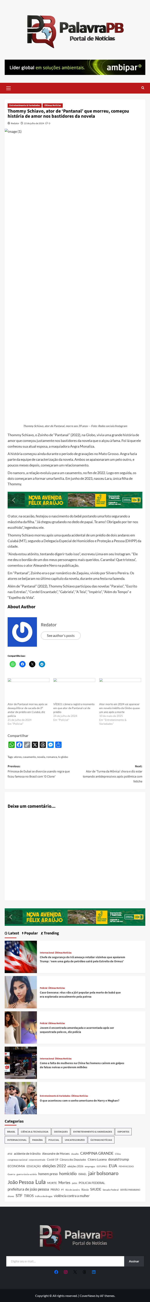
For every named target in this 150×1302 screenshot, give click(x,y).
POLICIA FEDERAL (92, 1183)
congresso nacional (17, 1159)
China (118, 1154)
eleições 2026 (75, 1166)
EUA (113, 1165)
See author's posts (61, 635)
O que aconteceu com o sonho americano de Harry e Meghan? (79, 1101)
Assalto (75, 1153)
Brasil (11, 1131)
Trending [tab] (51, 933)
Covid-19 (52, 1159)
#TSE (10, 1154)
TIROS (29, 1196)
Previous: (39, 771)
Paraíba (37, 1139)
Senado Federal (111, 1189)
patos (74, 1183)
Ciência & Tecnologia (34, 1131)
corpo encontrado (37, 1159)
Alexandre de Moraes (56, 1153)
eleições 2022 (54, 1165)
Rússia (85, 1189)
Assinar (134, 1261)
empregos (90, 1166)
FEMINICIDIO (126, 1166)
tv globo (63, 756)
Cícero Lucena (97, 1159)
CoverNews (88, 1295)
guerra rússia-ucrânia (27, 1174)
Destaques (61, 1131)
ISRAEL (82, 1174)
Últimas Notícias (52, 105)
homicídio (68, 1173)
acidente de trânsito (27, 1153)
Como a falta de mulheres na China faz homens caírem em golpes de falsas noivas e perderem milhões (82, 1065)
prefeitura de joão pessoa (28, 1189)
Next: (112, 774)
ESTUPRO (102, 1166)
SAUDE (95, 1189)
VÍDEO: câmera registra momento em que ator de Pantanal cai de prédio (74, 708)
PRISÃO (55, 1189)
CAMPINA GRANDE (96, 1153)
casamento (29, 756)
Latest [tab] (13, 933)
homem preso (48, 1174)
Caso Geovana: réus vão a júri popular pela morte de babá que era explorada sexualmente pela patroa (80, 995)
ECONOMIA (16, 1166)
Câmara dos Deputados (73, 1159)
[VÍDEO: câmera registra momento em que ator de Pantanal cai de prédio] (74, 690)
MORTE (52, 1183)
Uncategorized (75, 1139)
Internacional (47, 952)
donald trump (118, 1159)
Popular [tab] (30, 933)
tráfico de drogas (43, 1196)
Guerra (11, 1174)
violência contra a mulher (72, 1196)
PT (62, 1189)
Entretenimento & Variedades (24, 105)
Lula (40, 1181)
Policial (43, 988)
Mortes (64, 1182)
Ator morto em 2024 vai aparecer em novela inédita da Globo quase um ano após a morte (119, 708)
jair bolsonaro (103, 1173)
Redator (15, 123)
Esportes (123, 1131)
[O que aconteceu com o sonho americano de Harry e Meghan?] (21, 1097)
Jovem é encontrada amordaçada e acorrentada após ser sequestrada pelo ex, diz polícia (77, 1030)
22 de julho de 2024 (34, 123)
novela (41, 756)
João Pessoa (21, 1182)
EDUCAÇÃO (34, 1166)
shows (11, 1196)
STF (19, 1195)
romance (51, 756)
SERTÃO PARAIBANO (130, 1189)
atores (18, 756)
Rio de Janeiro (72, 1189)
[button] (8, 88)
